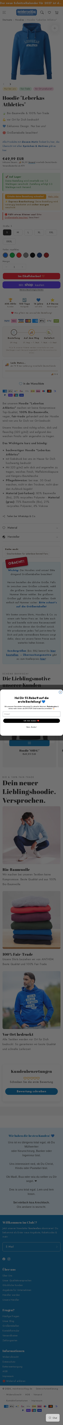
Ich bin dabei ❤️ (31, 720)
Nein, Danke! (31, 727)
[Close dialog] (60, 692)
